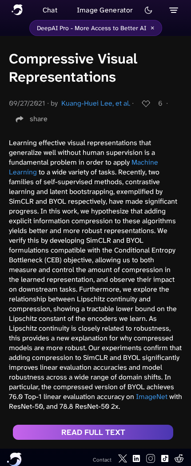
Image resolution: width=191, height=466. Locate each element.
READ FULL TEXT (93, 432)
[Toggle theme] (148, 10)
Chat (50, 10)
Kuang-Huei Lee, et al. (95, 103)
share (39, 118)
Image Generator (105, 10)
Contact (102, 459)
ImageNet (151, 396)
